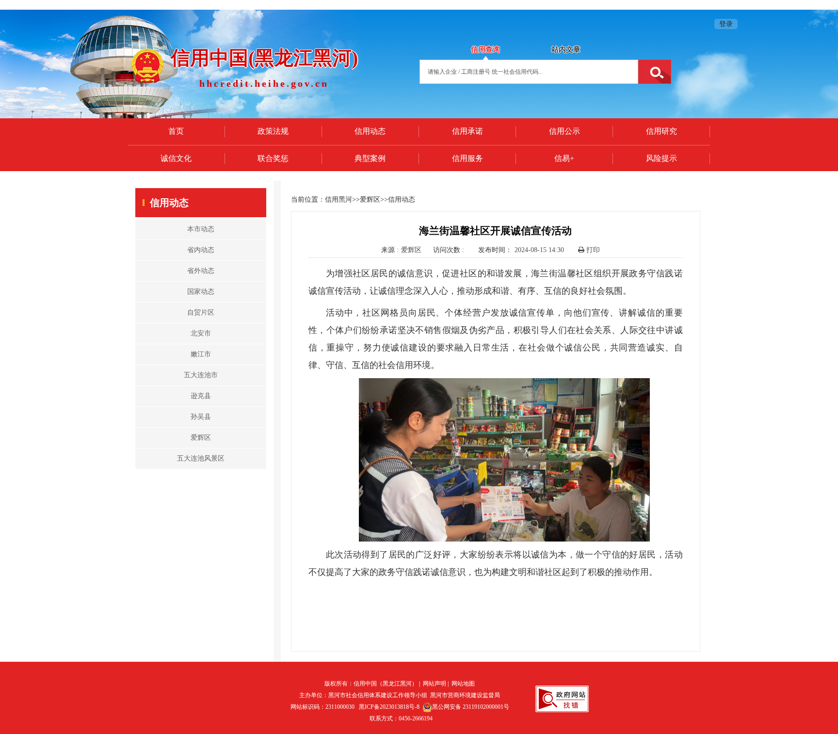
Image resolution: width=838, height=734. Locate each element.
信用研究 (661, 131)
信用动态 (370, 131)
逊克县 (201, 395)
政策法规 (273, 131)
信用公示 (564, 131)
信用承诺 (467, 131)
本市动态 (200, 229)
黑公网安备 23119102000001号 (470, 706)
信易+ (564, 158)
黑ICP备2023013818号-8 (389, 706)
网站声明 (434, 683)
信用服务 (467, 158)
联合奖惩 (273, 158)
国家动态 (200, 291)
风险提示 (661, 158)
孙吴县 (201, 416)
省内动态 (200, 250)
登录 (726, 24)
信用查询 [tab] (485, 49)
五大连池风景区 (201, 458)
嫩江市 (201, 354)
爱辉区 (201, 437)
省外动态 (200, 270)
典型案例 (370, 158)
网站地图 (463, 683)
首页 (176, 131)
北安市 (201, 333)
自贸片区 (200, 312)
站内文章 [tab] (565, 49)
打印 (592, 250)
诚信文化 (176, 158)
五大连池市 (201, 375)
